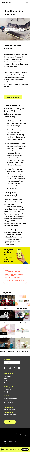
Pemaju (6, 392)
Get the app (10, 422)
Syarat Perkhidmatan (10, 398)
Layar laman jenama (13, 97)
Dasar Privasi (8, 400)
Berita (6, 381)
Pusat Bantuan (8, 383)
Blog (5, 378)
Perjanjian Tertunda (10, 403)
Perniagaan (7, 389)
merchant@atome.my (10, 414)
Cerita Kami (7, 376)
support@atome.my (10, 409)
